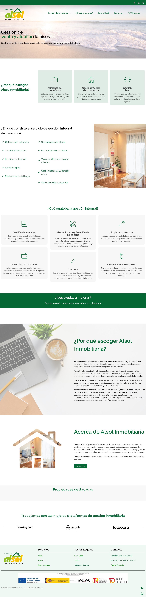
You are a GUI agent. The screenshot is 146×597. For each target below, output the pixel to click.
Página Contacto (117, 565)
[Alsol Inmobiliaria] (14, 14)
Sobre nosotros (44, 565)
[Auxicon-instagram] (138, 3)
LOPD (76, 560)
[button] (3, 527)
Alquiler (41, 560)
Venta (40, 556)
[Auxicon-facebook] (134, 3)
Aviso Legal (78, 556)
